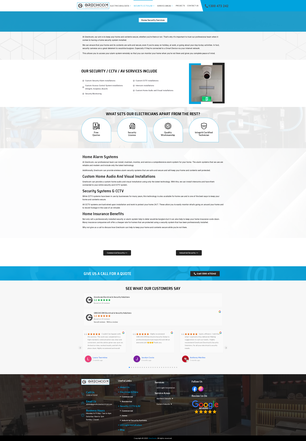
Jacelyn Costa (99, 357)
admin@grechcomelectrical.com (99, 404)
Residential (127, 401)
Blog (122, 429)
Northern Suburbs (165, 398)
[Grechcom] (93, 5)
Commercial (127, 396)
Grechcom (152, 438)
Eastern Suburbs (164, 404)
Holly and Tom (196, 357)
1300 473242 (92, 395)
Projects (180, 6)
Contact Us (193, 6)
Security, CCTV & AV (143, 6)
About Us (124, 387)
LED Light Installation (131, 425)
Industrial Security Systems (134, 420)
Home (124, 415)
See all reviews (99, 322)
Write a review (112, 322)
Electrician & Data (119, 6)
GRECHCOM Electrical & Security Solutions (112, 313)
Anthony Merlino (149, 357)
